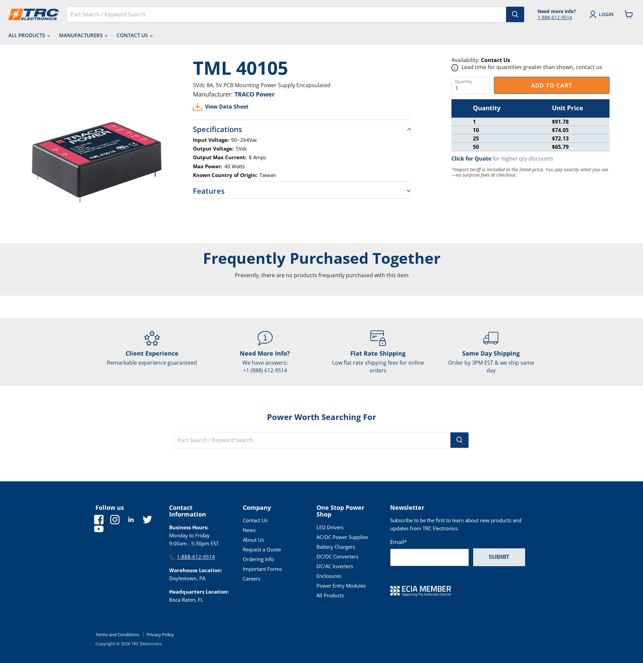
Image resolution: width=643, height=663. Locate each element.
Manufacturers (81, 35)
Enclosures (328, 575)
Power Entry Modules (341, 585)
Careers (251, 578)
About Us (253, 539)
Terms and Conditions (117, 634)
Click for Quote (471, 158)
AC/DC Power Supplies (342, 537)
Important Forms (262, 568)
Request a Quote (262, 549)
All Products (27, 35)
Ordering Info (258, 559)
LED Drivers (330, 527)
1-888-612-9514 (555, 17)
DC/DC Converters (337, 556)
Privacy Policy (160, 634)
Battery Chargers (335, 546)
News (249, 530)
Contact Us (133, 35)
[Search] (515, 14)
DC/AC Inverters (334, 566)
